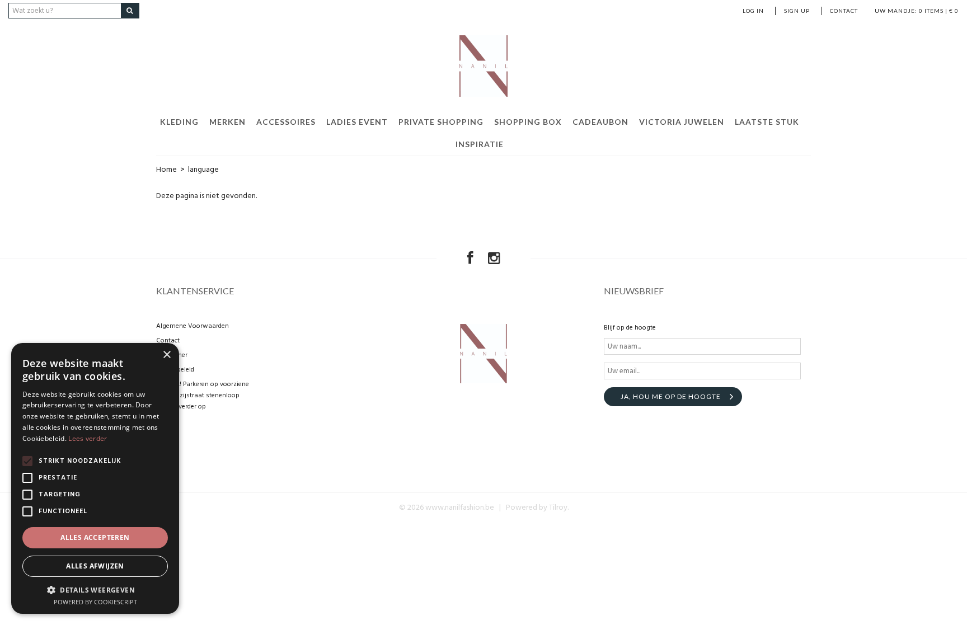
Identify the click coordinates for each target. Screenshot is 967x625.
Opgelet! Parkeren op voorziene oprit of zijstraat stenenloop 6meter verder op (202, 395)
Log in (753, 10)
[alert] (95, 478)
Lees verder (87, 438)
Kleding (179, 121)
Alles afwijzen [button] (95, 566)
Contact (844, 10)
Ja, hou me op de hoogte (671, 396)
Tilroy (558, 507)
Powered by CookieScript (95, 602)
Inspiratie (480, 144)
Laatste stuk (767, 121)
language (203, 169)
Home (166, 169)
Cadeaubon (600, 121)
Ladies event (357, 121)
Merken (227, 121)
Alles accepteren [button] (94, 537)
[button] (95, 589)
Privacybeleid (175, 369)
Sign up (797, 10)
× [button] (166, 355)
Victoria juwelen (681, 121)
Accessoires (286, 121)
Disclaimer (171, 355)
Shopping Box (528, 121)
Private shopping (441, 121)
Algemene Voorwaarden (192, 326)
